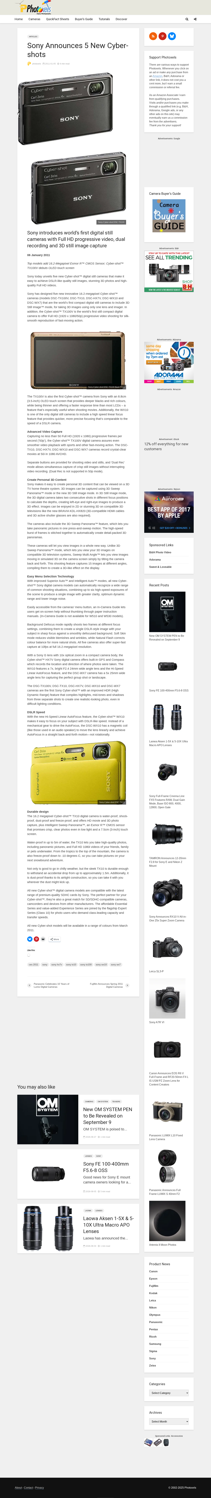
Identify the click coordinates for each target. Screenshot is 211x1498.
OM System (103, 1101)
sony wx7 (116, 964)
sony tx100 (86, 964)
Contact (28, 1487)
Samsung (155, 1344)
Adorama (155, 559)
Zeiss (152, 1365)
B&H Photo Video (160, 552)
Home (19, 19)
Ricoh (153, 1336)
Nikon (153, 1307)
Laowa (88, 1211)
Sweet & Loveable (160, 567)
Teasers (116, 1101)
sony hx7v (56, 964)
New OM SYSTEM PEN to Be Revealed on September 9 (107, 1115)
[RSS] (153, 36)
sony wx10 (101, 964)
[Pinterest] (162, 36)
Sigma (153, 1351)
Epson (153, 1278)
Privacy (39, 1487)
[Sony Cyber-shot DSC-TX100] (78, 188)
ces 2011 (33, 964)
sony (44, 964)
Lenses (88, 1156)
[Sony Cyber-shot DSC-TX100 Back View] (78, 360)
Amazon (157, 76)
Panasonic (156, 1322)
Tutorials (104, 19)
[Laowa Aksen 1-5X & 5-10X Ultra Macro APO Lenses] (47, 1228)
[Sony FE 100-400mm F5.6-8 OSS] (47, 1174)
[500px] (172, 36)
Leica (152, 1300)
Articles (33, 37)
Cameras (34, 19)
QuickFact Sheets (57, 19)
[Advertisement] (136, 7)
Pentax (153, 1329)
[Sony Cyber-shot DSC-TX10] (78, 772)
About (18, 1487)
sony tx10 (71, 964)
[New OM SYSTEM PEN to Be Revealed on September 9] (47, 1119)
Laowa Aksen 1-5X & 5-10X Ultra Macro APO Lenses (108, 1224)
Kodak (153, 1293)
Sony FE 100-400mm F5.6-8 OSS (106, 1167)
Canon (153, 1271)
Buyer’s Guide (84, 19)
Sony (98, 1156)
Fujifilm (153, 1286)
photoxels (36, 64)
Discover (121, 19)
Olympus (154, 1314)
